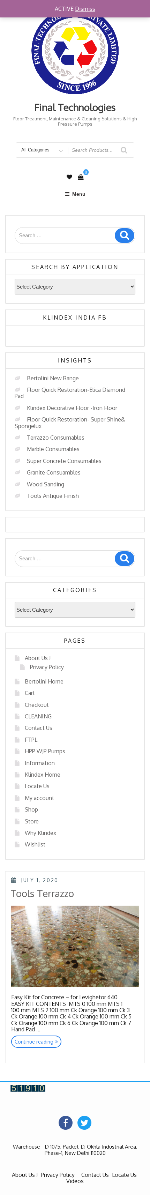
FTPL (31, 739)
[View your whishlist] (69, 177)
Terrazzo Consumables (55, 437)
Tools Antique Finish (53, 495)
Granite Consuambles (54, 472)
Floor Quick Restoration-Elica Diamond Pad (70, 392)
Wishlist (35, 844)
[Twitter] (84, 1123)
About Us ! (38, 658)
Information (40, 763)
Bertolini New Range (53, 378)
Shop (31, 809)
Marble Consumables (53, 449)
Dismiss (85, 8)
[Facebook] (66, 1123)
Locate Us (37, 786)
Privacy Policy (47, 667)
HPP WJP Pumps (45, 751)
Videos (75, 1181)
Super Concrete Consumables (64, 460)
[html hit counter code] (27, 1087)
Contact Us (38, 727)
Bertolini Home (44, 681)
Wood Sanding (45, 484)
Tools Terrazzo (42, 893)
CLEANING (38, 716)
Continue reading (38, 1043)
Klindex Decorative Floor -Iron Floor (72, 407)
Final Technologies (75, 107)
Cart (30, 692)
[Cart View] (80, 176)
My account (39, 797)
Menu (78, 194)
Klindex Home (42, 774)
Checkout (37, 704)
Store (32, 821)
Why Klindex (40, 832)
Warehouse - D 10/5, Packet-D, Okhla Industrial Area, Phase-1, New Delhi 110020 (75, 1149)
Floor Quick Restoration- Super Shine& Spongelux (70, 422)
